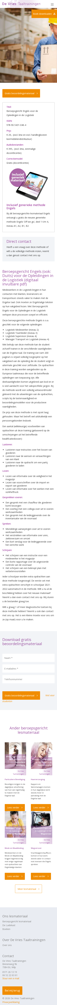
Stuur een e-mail (10, 978)
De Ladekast (8, 925)
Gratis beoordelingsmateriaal (19, 93)
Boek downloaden (42, 13)
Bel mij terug (12, 990)
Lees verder (13, 807)
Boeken (6, 929)
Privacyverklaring (10, 1002)
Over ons (7, 945)
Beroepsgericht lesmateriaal (16, 921)
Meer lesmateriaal (27, 888)
